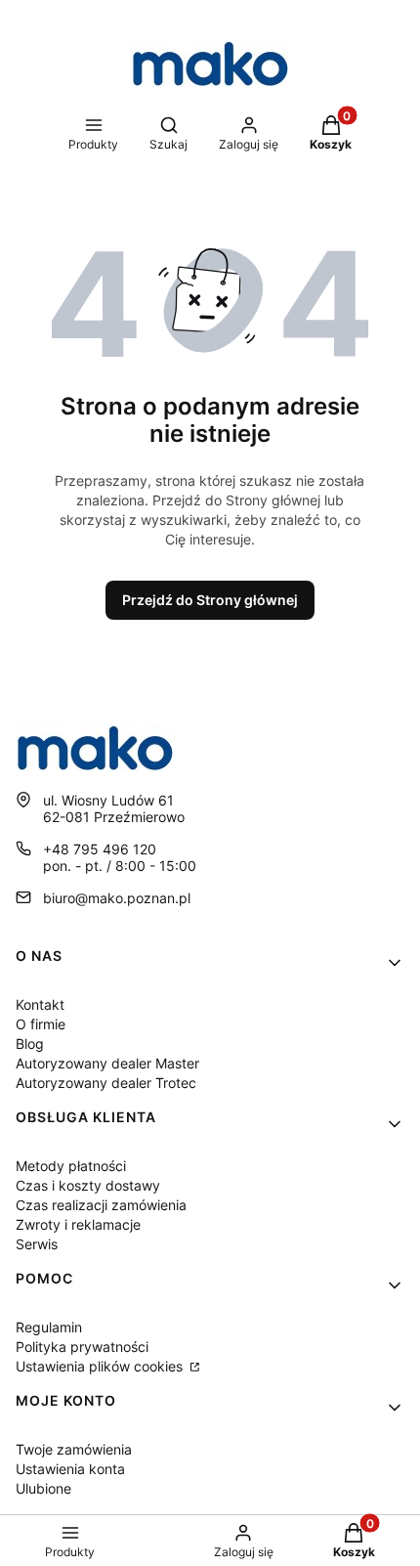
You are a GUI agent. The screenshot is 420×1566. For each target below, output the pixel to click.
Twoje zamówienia (74, 1449)
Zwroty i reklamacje (78, 1224)
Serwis (37, 1244)
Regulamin (49, 1327)
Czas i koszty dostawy (88, 1185)
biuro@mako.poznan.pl (116, 898)
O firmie (40, 1024)
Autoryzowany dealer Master (107, 1063)
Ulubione (43, 1488)
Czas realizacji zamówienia (101, 1204)
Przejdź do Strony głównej (210, 599)
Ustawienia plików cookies (101, 1366)
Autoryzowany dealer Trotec (106, 1082)
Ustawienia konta (70, 1468)
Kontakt (40, 1004)
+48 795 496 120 (99, 849)
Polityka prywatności (82, 1346)
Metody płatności (71, 1165)
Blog (30, 1043)
